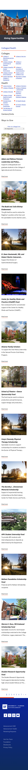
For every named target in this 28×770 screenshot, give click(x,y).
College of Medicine (8, 88)
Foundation (7, 742)
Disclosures (7, 745)
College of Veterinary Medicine (21, 96)
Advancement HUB (9, 726)
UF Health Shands (20, 101)
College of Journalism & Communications (20, 69)
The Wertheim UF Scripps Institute (7, 109)
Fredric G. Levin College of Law (20, 73)
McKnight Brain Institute (7, 101)
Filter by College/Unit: (14, 126)
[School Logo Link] (13, 706)
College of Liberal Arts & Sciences (7, 73)
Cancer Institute (7, 86)
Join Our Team (8, 739)
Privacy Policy (7, 747)
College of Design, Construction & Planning (8, 63)
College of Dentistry (21, 86)
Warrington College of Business (21, 77)
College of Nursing (8, 91)
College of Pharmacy (18, 92)
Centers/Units (7, 114)
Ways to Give (7, 120)
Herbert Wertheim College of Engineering (8, 78)
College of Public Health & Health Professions (7, 97)
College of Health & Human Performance (8, 69)
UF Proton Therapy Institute (21, 105)
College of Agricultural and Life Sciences (8, 58)
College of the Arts (21, 56)
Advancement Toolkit (10, 729)
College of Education (18, 62)
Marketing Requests (9, 731)
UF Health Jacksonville (6, 105)
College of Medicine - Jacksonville (21, 88)
